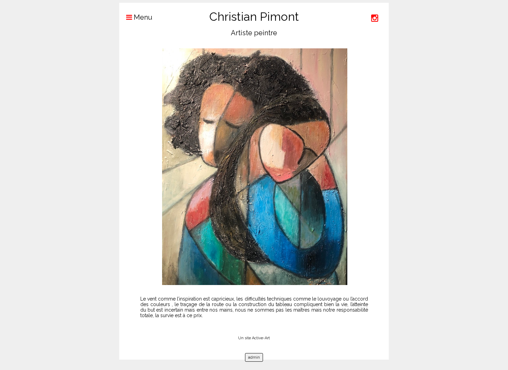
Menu (142, 17)
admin (254, 357)
